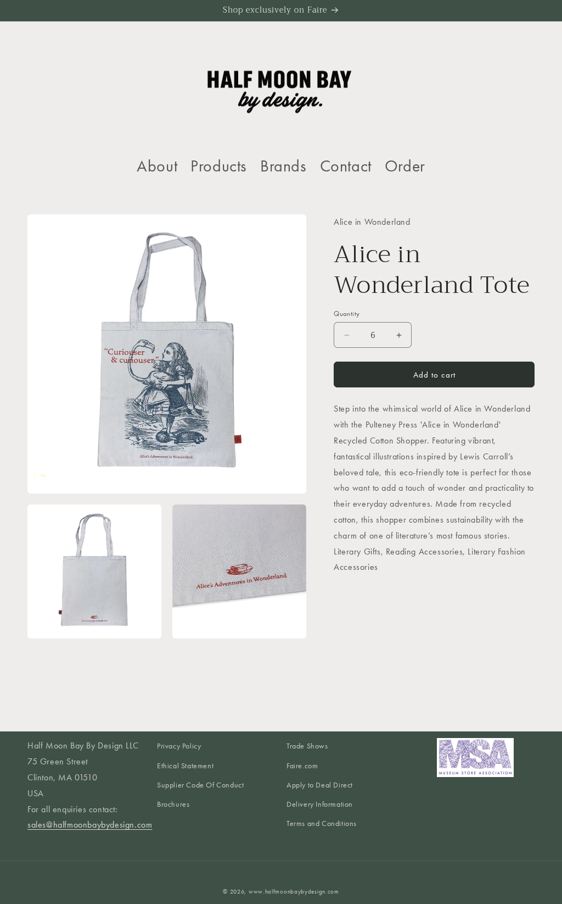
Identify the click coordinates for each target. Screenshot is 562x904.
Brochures (173, 804)
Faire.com (302, 765)
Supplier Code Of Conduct (200, 785)
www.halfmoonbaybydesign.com (294, 891)
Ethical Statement (185, 765)
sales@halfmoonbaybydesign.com (89, 824)
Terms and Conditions (321, 823)
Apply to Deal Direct (319, 785)
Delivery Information (319, 804)
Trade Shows (307, 746)
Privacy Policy (179, 746)
